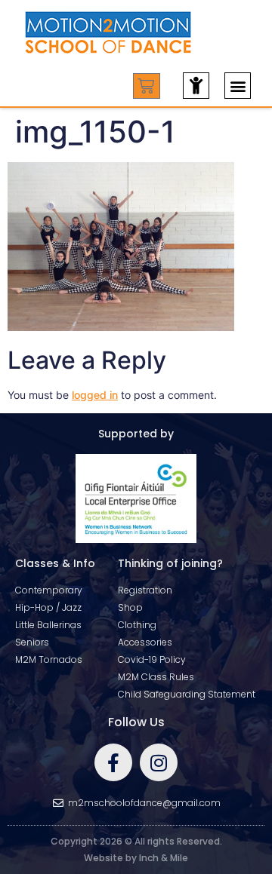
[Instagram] (159, 762)
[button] (237, 85)
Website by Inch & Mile (136, 857)
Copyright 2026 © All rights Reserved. (136, 841)
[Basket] (146, 86)
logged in (95, 394)
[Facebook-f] (113, 762)
